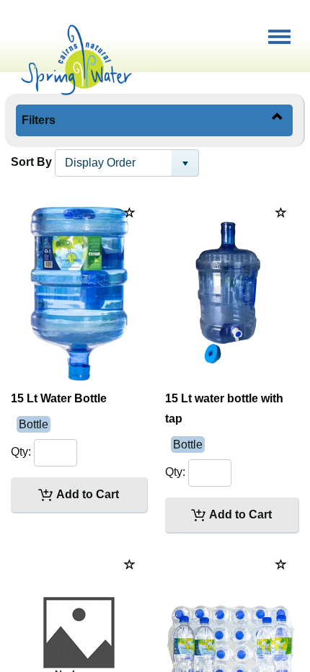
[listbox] (127, 163)
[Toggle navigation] (280, 31)
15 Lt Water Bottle (59, 398)
